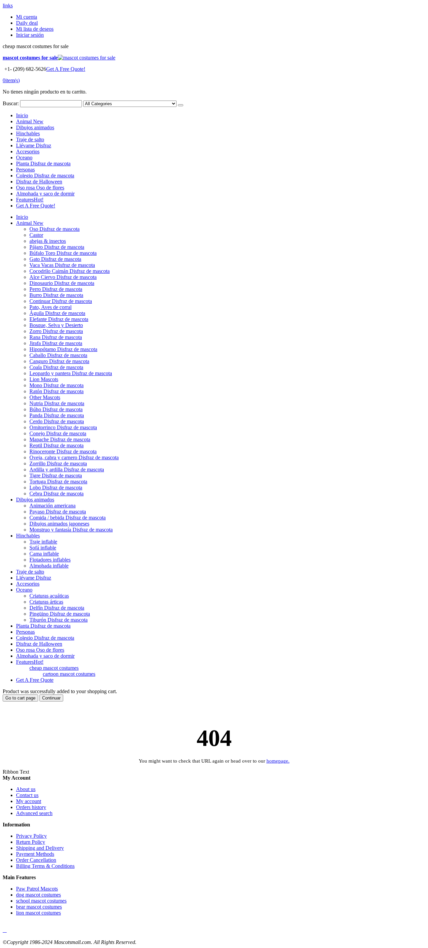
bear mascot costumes (39, 907)
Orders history (31, 807)
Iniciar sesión (30, 35)
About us (25, 789)
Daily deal (27, 23)
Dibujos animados (35, 127)
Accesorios (27, 151)
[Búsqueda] (180, 105)
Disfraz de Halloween (39, 181)
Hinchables (28, 133)
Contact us (27, 795)
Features (29, 199)
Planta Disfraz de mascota (43, 163)
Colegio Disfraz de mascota (45, 175)
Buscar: (11, 103)
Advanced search (34, 813)
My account (28, 801)
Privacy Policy (31, 836)
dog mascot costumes (38, 895)
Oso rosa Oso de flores (40, 187)
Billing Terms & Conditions (45, 866)
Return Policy (30, 842)
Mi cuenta (26, 17)
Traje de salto (30, 139)
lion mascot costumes (38, 913)
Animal (29, 121)
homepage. (278, 761)
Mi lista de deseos (35, 29)
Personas (25, 169)
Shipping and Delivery (40, 848)
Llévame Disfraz (33, 145)
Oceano (24, 157)
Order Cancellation (36, 860)
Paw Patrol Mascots (37, 889)
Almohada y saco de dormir (45, 193)
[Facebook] (3, 930)
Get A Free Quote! (65, 69)
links (8, 5)
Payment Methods (35, 854)
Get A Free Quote (35, 680)
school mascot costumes (41, 901)
